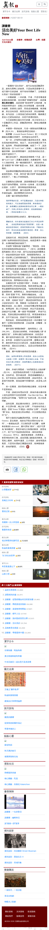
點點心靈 (35, 11)
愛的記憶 (6, 511)
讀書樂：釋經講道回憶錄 (15, 604)
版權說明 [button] (20, 916)
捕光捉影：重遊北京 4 (14, 857)
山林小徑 (6, 574)
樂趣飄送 (9, 869)
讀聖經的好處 (10, 594)
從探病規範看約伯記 (13, 723)
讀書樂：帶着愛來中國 (14, 632)
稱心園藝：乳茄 (11, 778)
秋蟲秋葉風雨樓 (8, 548)
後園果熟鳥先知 (11, 756)
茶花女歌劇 (9, 896)
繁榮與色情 (6, 529)
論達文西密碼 (10, 590)
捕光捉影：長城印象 (13, 862)
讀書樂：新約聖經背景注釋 (16, 618)
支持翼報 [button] (20, 911)
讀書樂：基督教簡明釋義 (15, 609)
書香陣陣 (5, 18)
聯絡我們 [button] (9, 916)
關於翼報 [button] (9, 911)
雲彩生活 (9, 763)
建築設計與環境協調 (13, 701)
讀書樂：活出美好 (12, 623)
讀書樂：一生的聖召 (13, 812)
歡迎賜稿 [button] (31, 911)
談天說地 (25, 11)
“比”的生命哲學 (8, 555)
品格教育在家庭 (11, 628)
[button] (7, 469)
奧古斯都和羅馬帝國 (13, 656)
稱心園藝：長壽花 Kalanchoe (17, 784)
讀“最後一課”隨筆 (12, 823)
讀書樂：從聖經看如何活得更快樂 (19, 599)
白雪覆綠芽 (6, 489)
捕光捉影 (9, 830)
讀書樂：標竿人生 (12, 613)
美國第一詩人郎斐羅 (10, 522)
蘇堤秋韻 (8, 745)
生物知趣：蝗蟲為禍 (13, 650)
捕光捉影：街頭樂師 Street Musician (20, 851)
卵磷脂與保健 (10, 772)
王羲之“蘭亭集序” (12, 689)
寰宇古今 (6, 11)
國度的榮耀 (9, 717)
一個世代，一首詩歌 (13, 890)
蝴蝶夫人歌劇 (10, 901)
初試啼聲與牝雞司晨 (10, 540)
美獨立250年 (7, 500)
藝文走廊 (16, 11)
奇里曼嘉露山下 (8, 566)
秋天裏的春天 (10, 751)
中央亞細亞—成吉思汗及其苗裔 (18, 662)
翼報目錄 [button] (31, 916)
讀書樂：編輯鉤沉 (12, 817)
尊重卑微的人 (10, 729)
